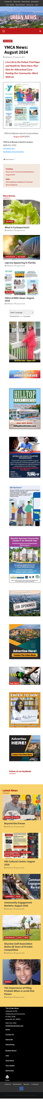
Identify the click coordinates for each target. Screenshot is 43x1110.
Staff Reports (8, 57)
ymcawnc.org (8, 148)
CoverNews (26, 1095)
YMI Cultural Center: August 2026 (19, 863)
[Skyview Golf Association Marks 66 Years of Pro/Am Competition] (22, 928)
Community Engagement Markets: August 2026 (18, 904)
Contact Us (8, 1)
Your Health (10, 5)
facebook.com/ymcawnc (13, 151)
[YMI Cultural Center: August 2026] (22, 845)
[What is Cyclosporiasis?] (21, 212)
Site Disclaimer (17, 1084)
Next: (19, 182)
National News (10, 257)
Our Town (16, 817)
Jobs (36, 5)
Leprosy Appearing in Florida (20, 263)
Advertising (26, 1)
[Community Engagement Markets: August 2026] (22, 886)
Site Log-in (26, 1084)
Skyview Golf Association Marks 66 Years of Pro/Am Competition (18, 947)
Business (8, 817)
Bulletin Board (11, 1051)
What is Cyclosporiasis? (17, 227)
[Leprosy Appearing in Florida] (21, 247)
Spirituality (35, 1)
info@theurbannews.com (14, 1026)
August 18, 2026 (20, 230)
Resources (30, 5)
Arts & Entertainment (12, 852)
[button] (3, 31)
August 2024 (18, 136)
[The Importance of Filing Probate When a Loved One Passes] (22, 972)
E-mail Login (34, 1084)
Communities (9, 896)
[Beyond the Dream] (22, 807)
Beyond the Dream (14, 823)
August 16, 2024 (20, 57)
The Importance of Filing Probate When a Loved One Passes (19, 991)
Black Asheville (26, 852)
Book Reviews (20, 5)
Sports (26, 938)
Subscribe (16, 1)
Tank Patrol (10, 1061)
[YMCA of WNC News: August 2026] (21, 282)
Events (7, 855)
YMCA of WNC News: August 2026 (19, 299)
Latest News (16, 855)
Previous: (20, 172)
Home (8, 1030)
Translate (26, 316)
